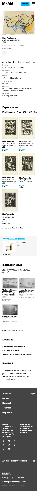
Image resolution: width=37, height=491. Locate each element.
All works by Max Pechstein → (13, 228)
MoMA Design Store (16, 239)
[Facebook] (10, 441)
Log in (32, 393)
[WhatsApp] (4, 449)
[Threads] (4, 445)
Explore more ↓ (24, 62)
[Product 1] (3, 254)
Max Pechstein (9, 38)
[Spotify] (15, 445)
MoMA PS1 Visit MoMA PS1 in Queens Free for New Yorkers (27, 428)
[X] (15, 441)
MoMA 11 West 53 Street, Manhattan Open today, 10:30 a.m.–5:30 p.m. (8, 430)
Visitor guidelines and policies (14, 481)
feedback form (8, 379)
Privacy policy (7, 477)
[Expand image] (18, 23)
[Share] (4, 53)
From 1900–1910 (24, 112)
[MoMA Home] (8, 3)
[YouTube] (10, 449)
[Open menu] (33, 3)
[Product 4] (8, 254)
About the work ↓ (9, 62)
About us (6, 393)
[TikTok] (10, 445)
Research (6, 403)
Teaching (6, 408)
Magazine (7, 412)
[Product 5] (9, 254)
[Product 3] (6, 254)
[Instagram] (4, 441)
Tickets (25, 4)
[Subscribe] (34, 461)
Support (6, 398)
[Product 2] (5, 254)
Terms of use (20, 477)
